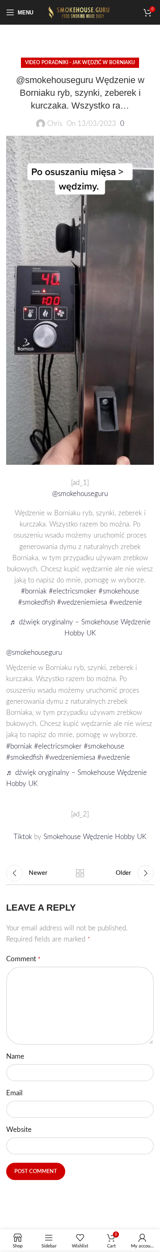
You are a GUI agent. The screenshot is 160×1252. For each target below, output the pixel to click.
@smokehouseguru (80, 493)
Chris (54, 123)
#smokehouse (118, 591)
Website (19, 1129)
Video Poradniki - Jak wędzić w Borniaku (80, 62)
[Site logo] (80, 11)
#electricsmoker (72, 591)
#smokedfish (36, 602)
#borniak (34, 591)
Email (14, 1093)
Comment (23, 958)
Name (15, 1056)
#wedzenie (125, 602)
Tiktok (24, 836)
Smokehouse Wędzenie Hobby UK (94, 836)
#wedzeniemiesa (82, 602)
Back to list (80, 873)
